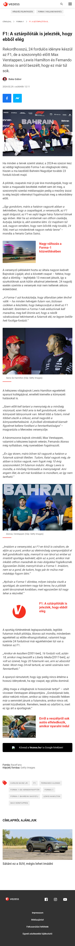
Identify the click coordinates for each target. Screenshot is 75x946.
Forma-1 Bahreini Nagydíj (24, 796)
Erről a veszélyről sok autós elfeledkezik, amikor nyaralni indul (54, 722)
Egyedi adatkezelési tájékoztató (37, 934)
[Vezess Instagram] (55, 898)
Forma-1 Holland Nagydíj (50, 12)
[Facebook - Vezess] (7, 98)
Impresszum (37, 913)
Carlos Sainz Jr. (19, 783)
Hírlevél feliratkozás (23, 12)
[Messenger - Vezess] (17, 98)
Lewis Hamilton (52, 796)
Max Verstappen (19, 803)
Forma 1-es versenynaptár (24, 790)
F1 (34, 783)
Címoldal (7, 22)
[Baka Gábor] (5, 79)
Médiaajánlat (37, 920)
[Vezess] (14, 4)
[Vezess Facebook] (46, 898)
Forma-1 (20, 22)
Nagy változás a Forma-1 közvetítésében (50, 247)
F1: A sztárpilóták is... (39, 22)
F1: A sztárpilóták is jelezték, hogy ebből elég (53, 607)
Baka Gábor (15, 79)
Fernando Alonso (50, 783)
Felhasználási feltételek (37, 927)
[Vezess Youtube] (64, 898)
